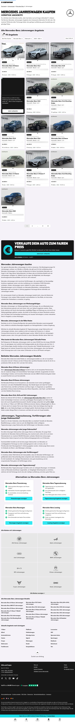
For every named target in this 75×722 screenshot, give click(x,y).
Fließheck (28, 629)
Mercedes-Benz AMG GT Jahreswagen (12, 605)
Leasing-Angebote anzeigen (56, 523)
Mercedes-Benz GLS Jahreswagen (60, 615)
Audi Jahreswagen (19, 557)
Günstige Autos (30, 635)
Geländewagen (30, 632)
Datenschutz (30, 694)
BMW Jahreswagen (55, 557)
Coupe (3, 641)
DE (4, 698)
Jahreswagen (11, 6)
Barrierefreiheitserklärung (39, 694)
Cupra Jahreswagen (19, 587)
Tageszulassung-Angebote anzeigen (56, 498)
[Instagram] (10, 678)
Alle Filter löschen (6, 38)
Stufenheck (54, 643)
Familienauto (4, 646)
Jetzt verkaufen (13, 111)
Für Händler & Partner (69, 669)
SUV (52, 632)
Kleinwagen (29, 641)
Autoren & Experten (38, 669)
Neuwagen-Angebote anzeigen (19, 523)
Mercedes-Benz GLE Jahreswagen (60, 612)
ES (12, 698)
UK (8, 698)
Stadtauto (53, 641)
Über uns (36, 664)
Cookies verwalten (16, 694)
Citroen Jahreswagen (55, 572)
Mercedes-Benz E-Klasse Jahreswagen (37, 614)
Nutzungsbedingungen (6, 694)
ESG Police (23, 694)
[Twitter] (6, 678)
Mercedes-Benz (20, 6)
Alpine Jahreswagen (56, 543)
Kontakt (35, 667)
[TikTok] (17, 678)
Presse (65, 664)
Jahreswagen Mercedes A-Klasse (14, 369)
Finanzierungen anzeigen (19, 498)
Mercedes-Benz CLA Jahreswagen (11, 615)
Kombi (27, 643)
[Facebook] (2, 678)
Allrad (3, 632)
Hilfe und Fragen (6, 665)
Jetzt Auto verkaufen (43, 253)
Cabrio (3, 638)
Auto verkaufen (18, 257)
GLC (2, 408)
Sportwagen (54, 638)
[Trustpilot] (29, 685)
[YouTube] (14, 678)
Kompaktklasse (30, 646)
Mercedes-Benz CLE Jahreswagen (35, 607)
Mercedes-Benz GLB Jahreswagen (60, 607)
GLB (52, 402)
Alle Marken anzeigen (37, 593)
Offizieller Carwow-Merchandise (41, 671)
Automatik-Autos (6, 635)
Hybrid (28, 638)
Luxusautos (54, 629)
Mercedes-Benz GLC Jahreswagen (60, 610)
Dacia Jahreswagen (56, 587)
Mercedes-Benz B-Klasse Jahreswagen (12, 608)
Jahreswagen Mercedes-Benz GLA (34, 398)
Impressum (48, 694)
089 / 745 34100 (9, 670)
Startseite (3, 6)
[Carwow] (7, 2)
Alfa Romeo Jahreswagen (19, 543)
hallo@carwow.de (9, 672)
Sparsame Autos (55, 635)
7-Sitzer (3, 629)
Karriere (66, 667)
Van (52, 646)
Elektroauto (4, 643)
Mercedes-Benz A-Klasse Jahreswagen (12, 602)
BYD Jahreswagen (19, 572)
